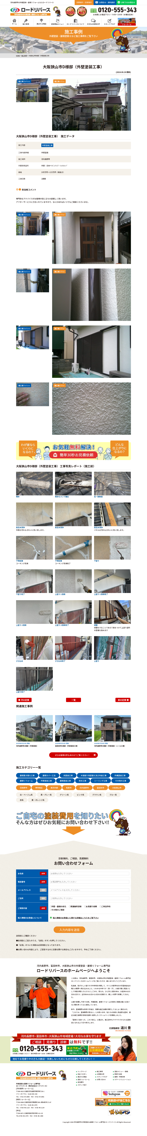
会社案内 (81, 1082)
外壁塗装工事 (47, 145)
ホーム (14, 24)
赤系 (22, 800)
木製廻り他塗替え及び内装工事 (93, 775)
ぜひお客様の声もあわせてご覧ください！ (72, 755)
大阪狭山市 (116, 787)
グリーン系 (64, 794)
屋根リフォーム (26, 780)
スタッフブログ (109, 24)
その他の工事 (120, 780)
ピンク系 (80, 794)
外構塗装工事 (120, 775)
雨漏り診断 (118, 1074)
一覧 (73, 699)
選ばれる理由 (41, 24)
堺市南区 (39, 787)
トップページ (82, 1071)
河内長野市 (84, 787)
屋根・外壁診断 (119, 1077)
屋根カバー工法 (49, 775)
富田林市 (100, 787)
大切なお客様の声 (93, 24)
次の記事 (25, 699)
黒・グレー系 (46, 794)
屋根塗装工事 (65, 780)
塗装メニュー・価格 (121, 1071)
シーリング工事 (100, 780)
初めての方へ (82, 1074)
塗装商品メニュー (57, 24)
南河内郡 (54, 787)
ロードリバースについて (75, 24)
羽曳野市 (23, 787)
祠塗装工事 (68, 775)
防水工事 (82, 780)
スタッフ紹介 (82, 1085)
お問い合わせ (101, 1079)
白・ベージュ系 (26, 794)
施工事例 (26, 24)
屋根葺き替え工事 (27, 775)
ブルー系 (113, 794)
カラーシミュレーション (122, 1079)
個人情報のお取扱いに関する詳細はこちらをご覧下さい (76, 917)
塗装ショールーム (84, 1079)
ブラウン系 (96, 794)
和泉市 (69, 787)
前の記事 (122, 699)
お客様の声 (100, 1074)
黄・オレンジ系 (38, 800)
